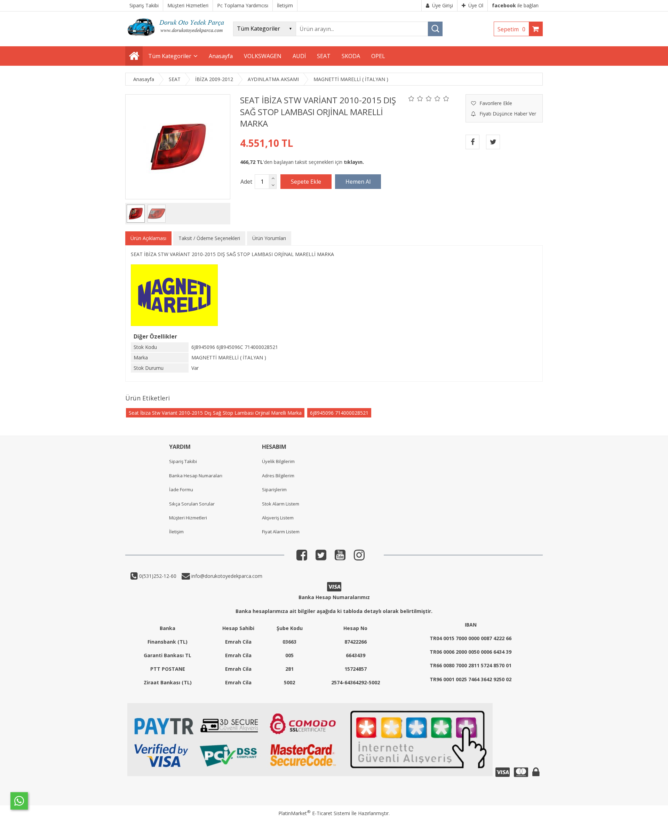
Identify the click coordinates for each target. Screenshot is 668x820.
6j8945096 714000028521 (339, 412)
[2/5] (415, 98)
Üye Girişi (442, 5)
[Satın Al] (358, 181)
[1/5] (411, 98)
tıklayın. (354, 162)
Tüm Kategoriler (169, 56)
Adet (246, 181)
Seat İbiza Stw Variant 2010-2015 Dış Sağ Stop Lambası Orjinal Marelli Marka (215, 412)
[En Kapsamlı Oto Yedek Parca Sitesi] (177, 38)
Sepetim (511, 29)
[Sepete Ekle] (306, 181)
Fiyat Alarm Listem (281, 531)
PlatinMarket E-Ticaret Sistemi (314, 813)
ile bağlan (515, 5)
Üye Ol (475, 5)
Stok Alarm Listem (280, 504)
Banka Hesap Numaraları (195, 475)
